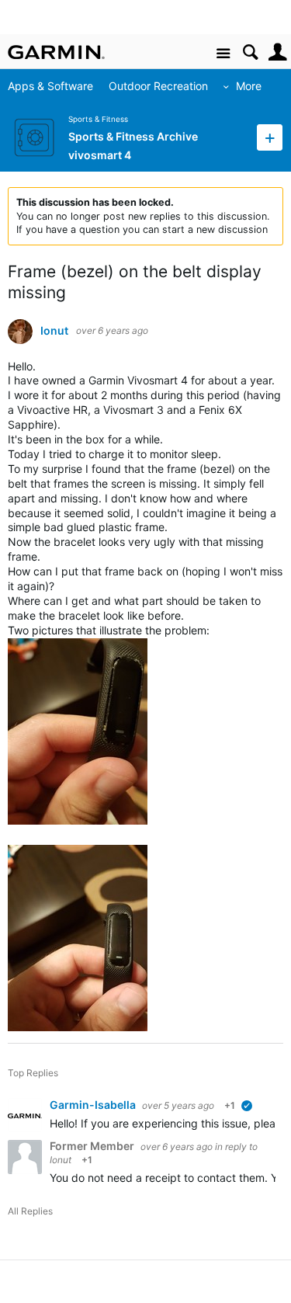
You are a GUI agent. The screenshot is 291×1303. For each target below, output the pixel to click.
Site (223, 54)
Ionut (54, 331)
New (269, 137)
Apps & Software (50, 85)
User (277, 52)
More (249, 85)
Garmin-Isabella (94, 1104)
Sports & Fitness (98, 119)
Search (250, 52)
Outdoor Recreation (158, 85)
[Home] (56, 52)
